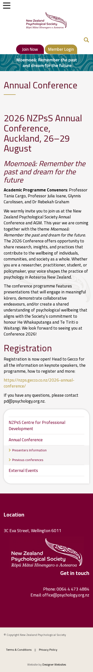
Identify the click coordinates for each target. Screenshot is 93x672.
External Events (23, 470)
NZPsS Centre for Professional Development (37, 425)
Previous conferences (27, 460)
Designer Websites (54, 664)
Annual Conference (26, 440)
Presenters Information (29, 450)
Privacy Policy (48, 649)
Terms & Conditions (18, 649)
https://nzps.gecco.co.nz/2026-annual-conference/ (39, 383)
